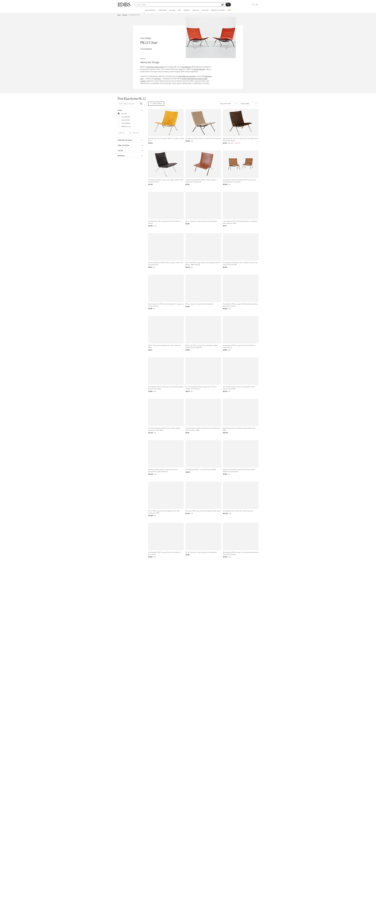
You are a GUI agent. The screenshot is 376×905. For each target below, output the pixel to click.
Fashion (205, 10)
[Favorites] (253, 4)
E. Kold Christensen (198, 69)
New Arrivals (150, 10)
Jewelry (186, 10)
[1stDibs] (124, 4)
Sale (229, 10)
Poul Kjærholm (147, 49)
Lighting (172, 10)
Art (179, 10)
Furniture (162, 10)
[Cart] (257, 4)
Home (119, 15)
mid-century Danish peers (155, 67)
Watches (196, 10)
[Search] (141, 104)
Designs (125, 15)
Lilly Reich (157, 78)
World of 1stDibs (218, 10)
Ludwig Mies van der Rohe (187, 76)
